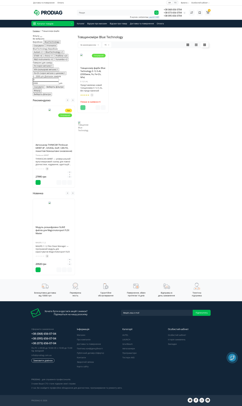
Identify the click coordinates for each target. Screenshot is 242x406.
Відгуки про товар (118, 23)
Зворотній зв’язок (85, 362)
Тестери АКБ (128, 357)
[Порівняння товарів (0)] (192, 13)
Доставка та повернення (43, 2)
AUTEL (125, 335)
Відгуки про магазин (97, 23)
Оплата (60, 2)
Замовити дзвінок (43, 360)
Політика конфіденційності (90, 348)
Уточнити (51, 45)
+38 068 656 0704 (173, 9)
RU (175, 2)
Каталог (80, 23)
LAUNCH (126, 339)
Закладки (172, 344)
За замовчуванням (88, 45)
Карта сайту (83, 366)
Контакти (81, 357)
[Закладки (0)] (200, 13)
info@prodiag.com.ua (41, 355)
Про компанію (84, 339)
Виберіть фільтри (54, 87)
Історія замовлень (176, 339)
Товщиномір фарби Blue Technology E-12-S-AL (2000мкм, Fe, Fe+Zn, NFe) (92, 73)
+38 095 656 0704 (173, 15)
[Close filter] (41, 36)
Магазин (81, 335)
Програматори (129, 353)
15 (105, 45)
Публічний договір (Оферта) (90, 353)
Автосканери (128, 348)
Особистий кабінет (177, 335)
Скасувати (39, 45)
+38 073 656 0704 (173, 12)
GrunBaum (127, 344)
